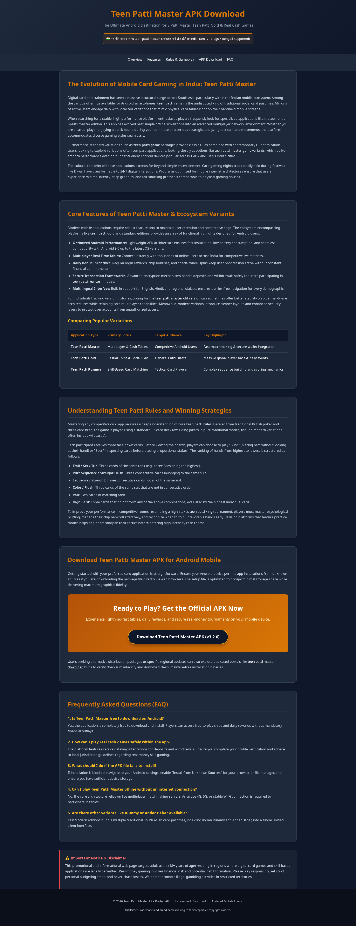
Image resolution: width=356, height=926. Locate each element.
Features (154, 59)
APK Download (210, 59)
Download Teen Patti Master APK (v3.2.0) (178, 637)
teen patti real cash (88, 281)
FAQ (230, 59)
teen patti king (201, 511)
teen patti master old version (177, 298)
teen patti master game (233, 150)
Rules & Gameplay (180, 59)
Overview (135, 59)
